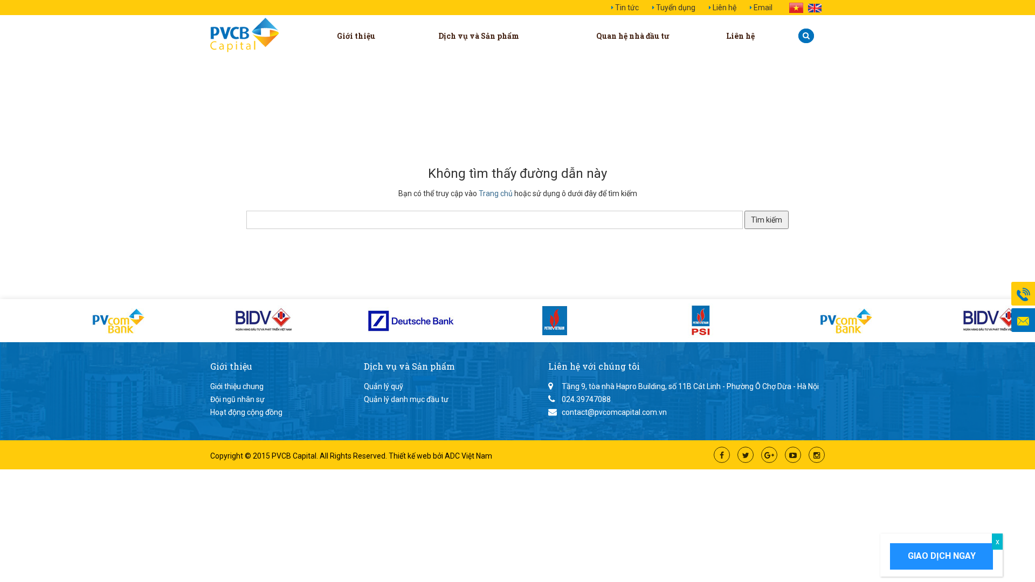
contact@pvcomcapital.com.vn (614, 412)
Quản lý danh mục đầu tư (406, 399)
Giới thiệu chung (237, 386)
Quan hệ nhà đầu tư (633, 36)
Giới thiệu (356, 36)
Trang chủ (496, 193)
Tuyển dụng (675, 7)
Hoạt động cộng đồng (246, 412)
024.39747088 (586, 399)
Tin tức (627, 7)
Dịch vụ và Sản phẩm (478, 36)
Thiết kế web (411, 456)
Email (763, 7)
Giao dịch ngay (942, 556)
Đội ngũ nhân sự (237, 399)
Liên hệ (724, 7)
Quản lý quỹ (383, 386)
